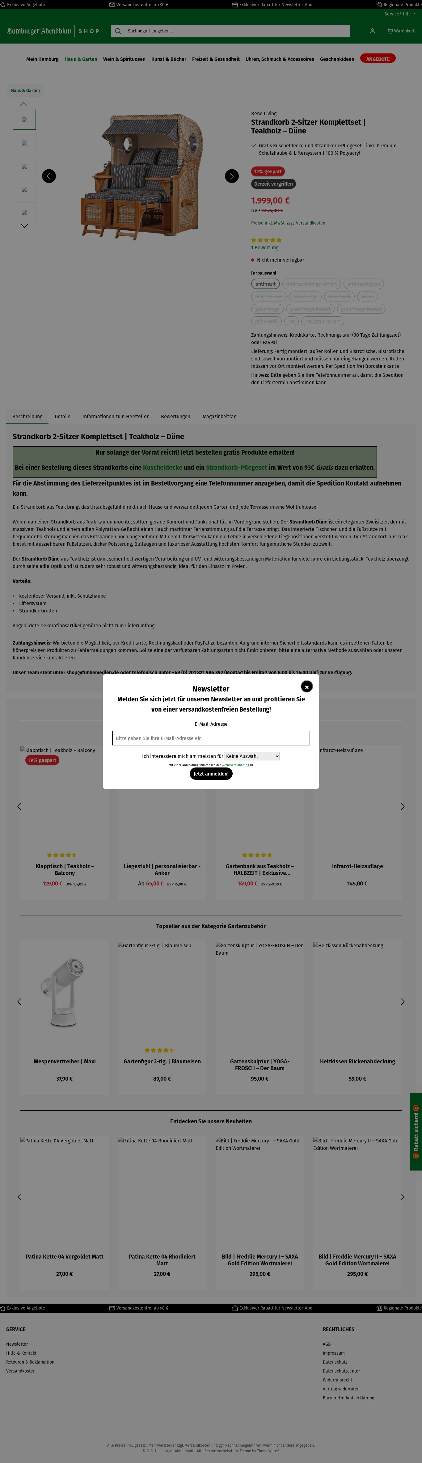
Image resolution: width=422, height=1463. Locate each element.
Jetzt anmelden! (211, 773)
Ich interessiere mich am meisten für (182, 756)
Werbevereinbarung (235, 765)
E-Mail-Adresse (211, 724)
